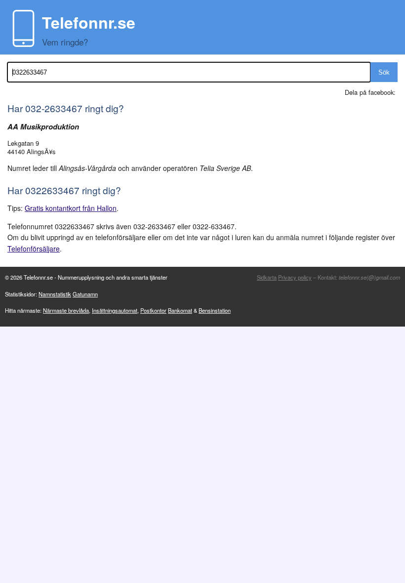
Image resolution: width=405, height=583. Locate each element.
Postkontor (153, 310)
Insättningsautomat (114, 310)
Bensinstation (215, 310)
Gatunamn (85, 294)
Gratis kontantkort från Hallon (71, 208)
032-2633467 (53, 108)
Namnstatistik (55, 294)
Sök (384, 72)
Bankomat (180, 310)
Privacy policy (295, 277)
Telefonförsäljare (33, 248)
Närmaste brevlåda (66, 310)
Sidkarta (267, 277)
